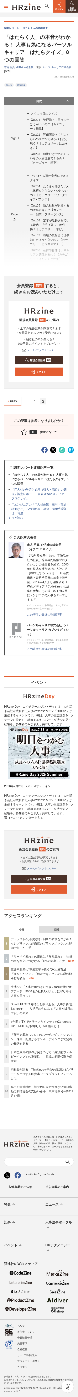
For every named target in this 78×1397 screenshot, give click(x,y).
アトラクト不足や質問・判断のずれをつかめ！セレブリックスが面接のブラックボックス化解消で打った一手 (41, 943)
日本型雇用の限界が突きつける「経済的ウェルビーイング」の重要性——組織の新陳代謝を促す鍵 (41, 1056)
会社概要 (22, 1349)
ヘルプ (21, 1325)
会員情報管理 (24, 1337)
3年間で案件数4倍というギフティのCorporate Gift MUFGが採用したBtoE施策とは (41, 1023)
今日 (21, 929)
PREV (13, 401)
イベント (10, 1244)
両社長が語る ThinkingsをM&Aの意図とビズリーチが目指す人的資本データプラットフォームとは (42, 1073)
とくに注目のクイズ (44, 113)
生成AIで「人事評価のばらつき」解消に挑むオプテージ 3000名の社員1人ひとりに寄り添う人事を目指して (41, 991)
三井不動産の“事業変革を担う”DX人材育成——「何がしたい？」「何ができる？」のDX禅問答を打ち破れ (42, 973)
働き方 (9, 85)
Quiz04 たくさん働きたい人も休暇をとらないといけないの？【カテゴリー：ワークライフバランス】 (49, 192)
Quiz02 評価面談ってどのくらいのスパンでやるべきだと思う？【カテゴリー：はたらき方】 (49, 141)
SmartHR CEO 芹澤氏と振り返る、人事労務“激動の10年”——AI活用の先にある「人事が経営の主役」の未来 (42, 1008)
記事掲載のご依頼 (20, 1187)
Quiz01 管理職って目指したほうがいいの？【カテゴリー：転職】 (49, 123)
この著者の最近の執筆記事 (44, 614)
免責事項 (22, 1343)
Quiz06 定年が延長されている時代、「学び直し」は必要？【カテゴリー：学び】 (49, 224)
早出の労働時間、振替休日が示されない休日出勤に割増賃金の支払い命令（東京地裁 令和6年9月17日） (42, 1091)
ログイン (41, 372)
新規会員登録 (40, 360)
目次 (39, 101)
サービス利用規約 (27, 1355)
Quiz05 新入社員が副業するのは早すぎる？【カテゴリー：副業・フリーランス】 (49, 209)
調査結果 (21, 85)
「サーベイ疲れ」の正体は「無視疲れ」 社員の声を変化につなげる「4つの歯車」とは (41, 958)
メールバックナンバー (41, 350)
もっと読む (16, 517)
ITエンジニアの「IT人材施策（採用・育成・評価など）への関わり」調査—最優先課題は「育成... (40, 508)
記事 (7, 1222)
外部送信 (22, 1366)
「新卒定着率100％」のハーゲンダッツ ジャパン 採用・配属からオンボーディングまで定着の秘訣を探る (41, 1038)
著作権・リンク (26, 1331)
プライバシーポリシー (29, 1361)
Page (14, 138)
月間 (56, 929)
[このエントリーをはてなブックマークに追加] (71, 449)
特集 (7, 1204)
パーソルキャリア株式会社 (56, 67)
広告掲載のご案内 (57, 1187)
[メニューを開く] (6, 6)
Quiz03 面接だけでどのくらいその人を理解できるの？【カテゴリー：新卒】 (49, 158)
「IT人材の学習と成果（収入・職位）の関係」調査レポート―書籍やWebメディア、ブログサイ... (39, 493)
